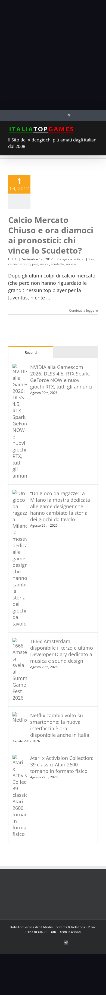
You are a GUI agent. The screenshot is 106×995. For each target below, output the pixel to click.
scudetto (57, 264)
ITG (14, 259)
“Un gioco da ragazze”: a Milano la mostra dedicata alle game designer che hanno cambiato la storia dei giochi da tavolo (60, 506)
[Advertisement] (53, 55)
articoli (79, 259)
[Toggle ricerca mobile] (86, 129)
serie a (71, 264)
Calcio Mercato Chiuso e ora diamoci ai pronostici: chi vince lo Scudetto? (50, 235)
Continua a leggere (83, 310)
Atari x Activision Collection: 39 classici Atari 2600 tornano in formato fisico (61, 764)
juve (35, 264)
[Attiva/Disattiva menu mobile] (95, 129)
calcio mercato (19, 264)
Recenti (31, 352)
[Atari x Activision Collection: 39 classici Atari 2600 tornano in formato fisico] (20, 758)
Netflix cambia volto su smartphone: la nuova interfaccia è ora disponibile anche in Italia (59, 725)
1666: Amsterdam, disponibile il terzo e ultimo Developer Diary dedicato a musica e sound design (61, 651)
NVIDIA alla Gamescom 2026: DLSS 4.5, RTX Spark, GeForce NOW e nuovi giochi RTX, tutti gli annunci (61, 377)
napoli (44, 264)
